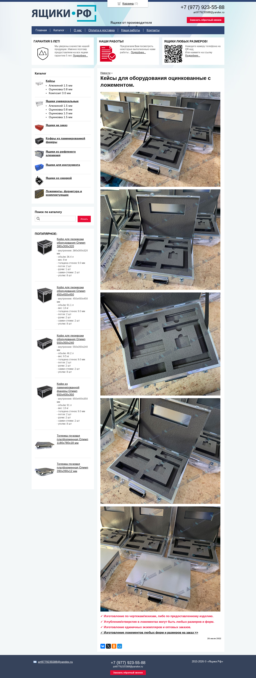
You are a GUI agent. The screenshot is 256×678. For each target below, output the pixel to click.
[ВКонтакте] (102, 646)
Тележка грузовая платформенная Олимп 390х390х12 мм (72, 467)
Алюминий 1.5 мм (60, 85)
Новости (105, 72)
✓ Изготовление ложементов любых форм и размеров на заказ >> (149, 632)
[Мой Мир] (119, 646)
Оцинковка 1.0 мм (60, 113)
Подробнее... (80, 55)
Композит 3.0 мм (60, 93)
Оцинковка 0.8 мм (60, 89)
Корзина (128, 3)
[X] (108, 646)
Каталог (58, 30)
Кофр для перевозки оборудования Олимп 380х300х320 (71, 242)
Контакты (153, 30)
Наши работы (130, 30)
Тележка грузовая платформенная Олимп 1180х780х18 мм (72, 439)
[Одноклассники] (114, 646)
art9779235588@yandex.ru (55, 661)
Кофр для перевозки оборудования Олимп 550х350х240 (71, 339)
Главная (41, 30)
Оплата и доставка (101, 30)
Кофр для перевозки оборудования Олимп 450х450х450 (71, 291)
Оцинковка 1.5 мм (60, 117)
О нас (78, 30)
